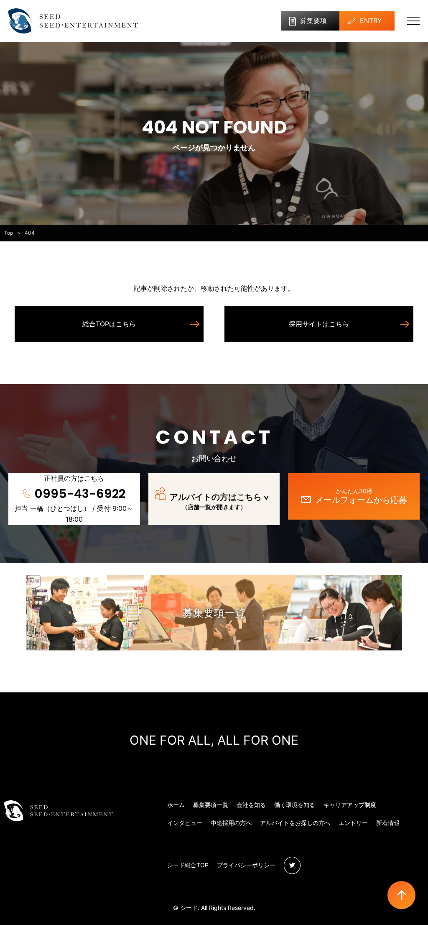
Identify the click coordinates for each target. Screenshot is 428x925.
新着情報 (388, 822)
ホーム (176, 804)
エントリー (353, 822)
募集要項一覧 (214, 613)
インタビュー (184, 822)
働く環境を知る (294, 804)
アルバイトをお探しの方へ (295, 822)
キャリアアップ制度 (350, 804)
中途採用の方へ (231, 822)
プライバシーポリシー (246, 865)
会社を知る (251, 804)
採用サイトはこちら (319, 324)
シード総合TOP (188, 865)
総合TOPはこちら (109, 324)
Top (8, 233)
